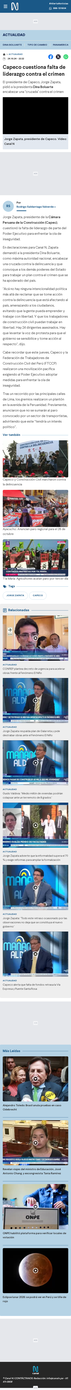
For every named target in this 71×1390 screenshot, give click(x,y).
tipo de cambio (37, 45)
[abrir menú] (5, 6)
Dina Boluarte (12, 45)
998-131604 (59, 8)
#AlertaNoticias (58, 4)
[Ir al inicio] (14, 6)
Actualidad (16, 54)
